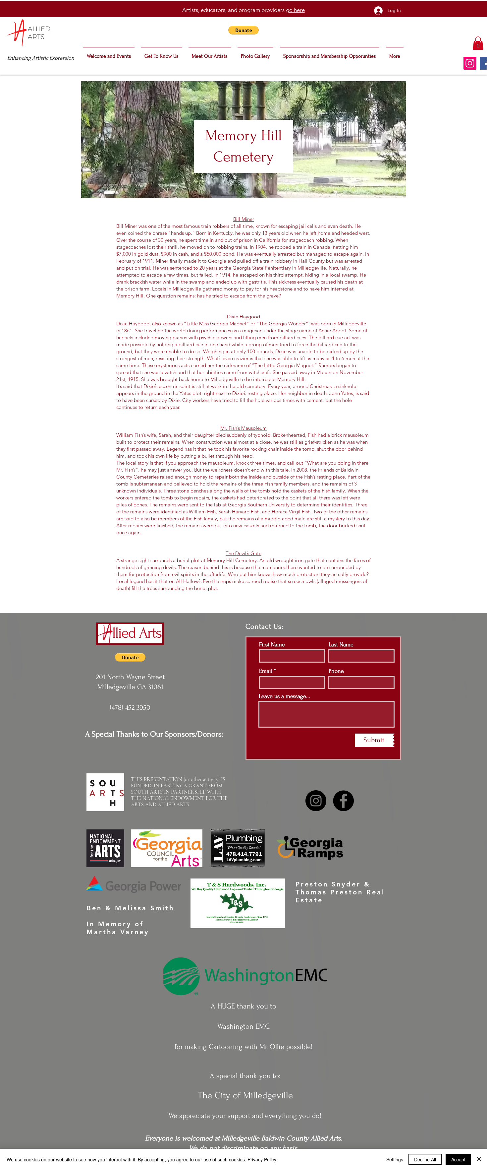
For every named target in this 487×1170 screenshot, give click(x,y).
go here (295, 10)
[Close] (479, 1159)
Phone (336, 671)
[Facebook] (343, 800)
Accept (458, 1159)
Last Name (341, 645)
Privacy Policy (261, 1159)
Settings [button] (394, 1159)
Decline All (425, 1159)
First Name (272, 645)
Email (265, 671)
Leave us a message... (284, 696)
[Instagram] (469, 63)
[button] (243, 30)
